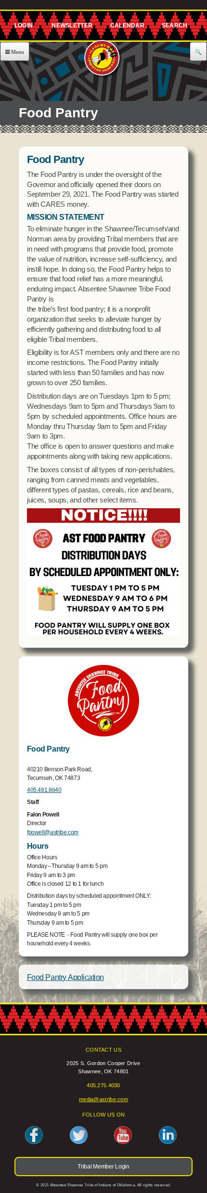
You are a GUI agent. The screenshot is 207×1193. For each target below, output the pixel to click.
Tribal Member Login (22, 27)
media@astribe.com (103, 1099)
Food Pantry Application (65, 977)
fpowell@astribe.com (52, 832)
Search (174, 27)
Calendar (126, 27)
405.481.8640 (44, 790)
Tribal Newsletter (71, 27)
